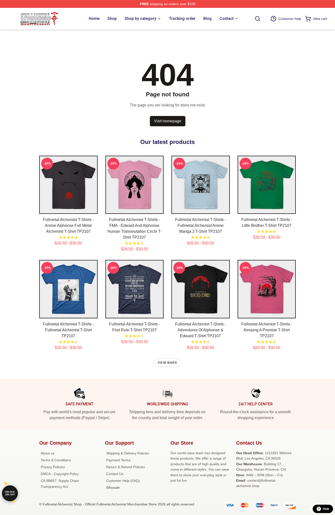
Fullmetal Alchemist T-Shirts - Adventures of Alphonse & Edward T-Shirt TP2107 (200, 330)
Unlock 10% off (10, 493)
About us (47, 453)
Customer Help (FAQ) (123, 481)
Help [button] (326, 509)
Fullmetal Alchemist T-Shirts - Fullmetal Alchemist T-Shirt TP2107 (68, 330)
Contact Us (114, 474)
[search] (257, 19)
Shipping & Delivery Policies (127, 453)
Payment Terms (118, 460)
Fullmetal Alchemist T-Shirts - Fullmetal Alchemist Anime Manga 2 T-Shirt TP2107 (200, 225)
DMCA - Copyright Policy (60, 474)
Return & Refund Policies (125, 467)
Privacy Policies (53, 467)
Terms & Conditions (56, 460)
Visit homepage (167, 121)
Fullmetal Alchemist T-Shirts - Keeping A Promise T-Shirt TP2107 (266, 330)
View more (167, 362)
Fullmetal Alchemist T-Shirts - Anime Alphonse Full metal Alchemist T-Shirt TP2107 (68, 225)
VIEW (68, 209)
